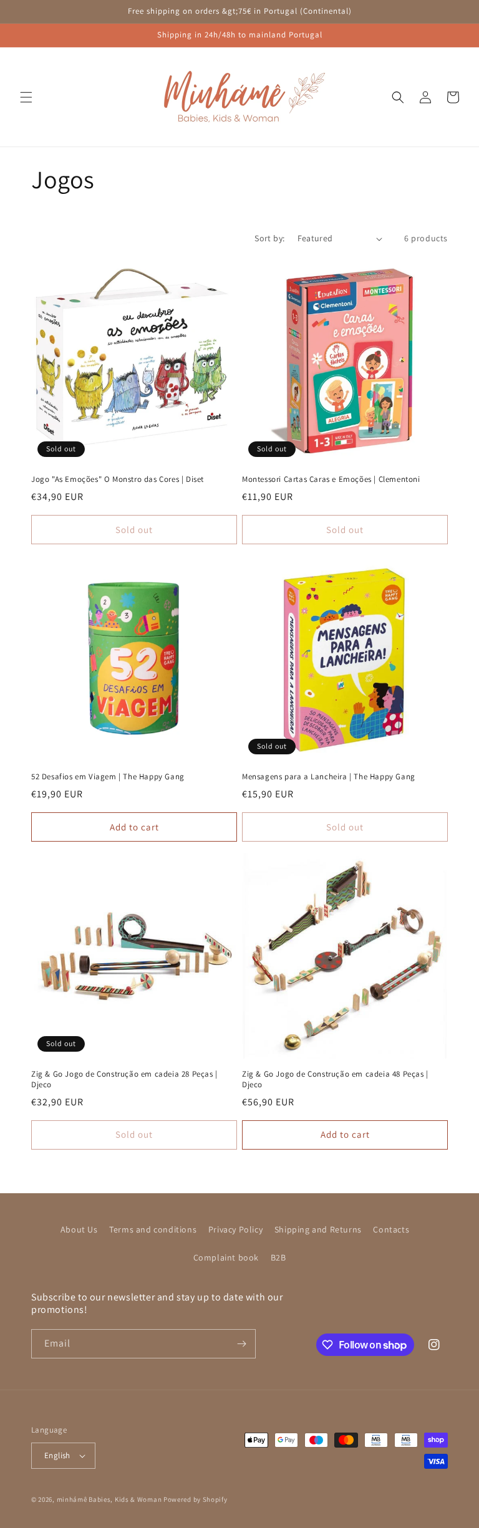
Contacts (391, 1229)
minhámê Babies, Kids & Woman (109, 1499)
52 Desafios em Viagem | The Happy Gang (108, 777)
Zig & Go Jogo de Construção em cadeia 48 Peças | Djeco (335, 1079)
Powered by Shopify (195, 1499)
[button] (26, 97)
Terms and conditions (152, 1229)
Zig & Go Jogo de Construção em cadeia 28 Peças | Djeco (124, 1079)
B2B (278, 1257)
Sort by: (269, 238)
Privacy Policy (235, 1229)
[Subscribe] (241, 1343)
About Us (79, 1229)
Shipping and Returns (318, 1229)
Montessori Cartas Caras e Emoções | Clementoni (331, 479)
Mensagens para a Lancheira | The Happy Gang (328, 777)
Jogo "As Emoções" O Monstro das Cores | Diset (117, 479)
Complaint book (226, 1257)
